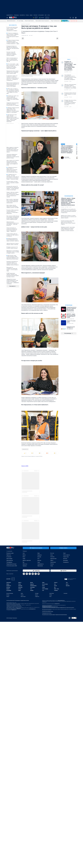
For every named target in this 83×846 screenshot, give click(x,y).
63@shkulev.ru (18, 534)
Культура (39, 482)
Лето (38, 484)
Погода (27, 15)
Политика (52, 482)
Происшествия (53, 484)
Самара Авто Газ (25, 449)
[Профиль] (75, 17)
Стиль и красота (66, 480)
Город (24, 484)
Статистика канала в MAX (11, 491)
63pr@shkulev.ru (57, 529)
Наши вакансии (9, 486)
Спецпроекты (66, 488)
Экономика (65, 486)
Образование (40, 491)
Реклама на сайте (10, 479)
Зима (38, 479)
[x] (35, 500)
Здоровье (25, 491)
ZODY (46, 15)
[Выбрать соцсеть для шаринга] (57, 38)
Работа (51, 486)
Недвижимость (9, 15)
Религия (52, 489)
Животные (25, 489)
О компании (8, 482)
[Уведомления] (73, 17)
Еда (23, 488)
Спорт (64, 479)
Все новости (13, 25)
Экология (65, 484)
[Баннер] (65, 21)
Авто (24, 479)
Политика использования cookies (47, 537)
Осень (51, 480)
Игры (49, 15)
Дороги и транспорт (27, 486)
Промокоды (16, 15)
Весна (24, 482)
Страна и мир (66, 482)
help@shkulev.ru (13, 535)
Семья (51, 491)
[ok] (30, 500)
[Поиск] (70, 17)
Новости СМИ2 (24, 465)
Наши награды (9, 484)
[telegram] (24, 500)
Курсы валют (41, 15)
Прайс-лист (8, 480)
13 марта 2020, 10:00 (24, 35)
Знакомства (22, 15)
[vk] (27, 500)
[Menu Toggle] (7, 17)
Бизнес (24, 480)
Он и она (52, 479)
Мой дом (39, 486)
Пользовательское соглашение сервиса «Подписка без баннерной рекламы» (54, 540)
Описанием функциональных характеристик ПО (50, 532)
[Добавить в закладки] (22, 38)
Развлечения (53, 488)
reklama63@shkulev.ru (61, 526)
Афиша (31, 15)
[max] (33, 500)
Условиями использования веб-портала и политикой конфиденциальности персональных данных (58, 533)
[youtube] (38, 500)
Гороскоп (35, 15)
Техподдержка (9, 488)
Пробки (42, 17)
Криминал (39, 480)
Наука (38, 488)
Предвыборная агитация (11, 489)
